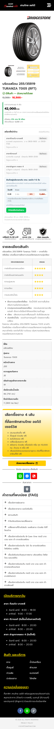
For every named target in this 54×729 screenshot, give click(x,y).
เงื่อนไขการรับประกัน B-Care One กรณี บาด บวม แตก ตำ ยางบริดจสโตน (25, 538)
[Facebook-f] (20, 711)
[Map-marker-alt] (27, 489)
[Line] (20, 476)
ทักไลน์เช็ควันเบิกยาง (16, 210)
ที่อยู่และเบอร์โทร (11, 147)
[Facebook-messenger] (27, 476)
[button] (24, 93)
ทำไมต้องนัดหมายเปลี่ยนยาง (20, 521)
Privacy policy (27, 723)
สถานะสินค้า (13, 515)
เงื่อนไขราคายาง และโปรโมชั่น (20, 508)
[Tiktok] (34, 711)
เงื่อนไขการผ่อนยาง (16, 502)
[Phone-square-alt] (34, 476)
